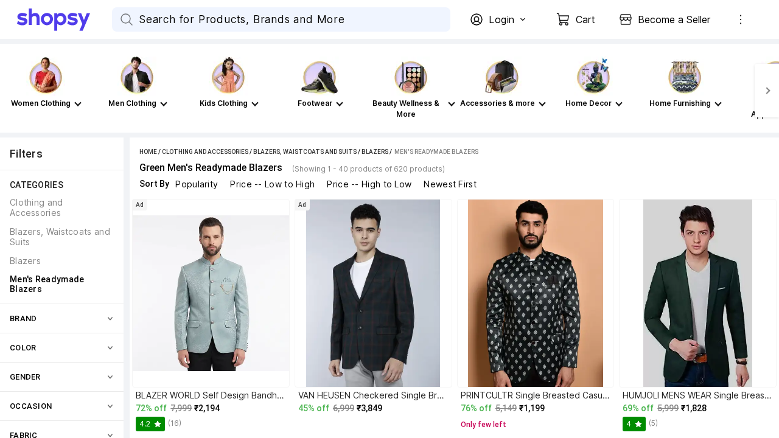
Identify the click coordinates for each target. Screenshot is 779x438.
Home (148, 151)
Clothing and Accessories (205, 151)
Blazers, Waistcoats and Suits (305, 151)
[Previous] (12, 90)
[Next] (767, 90)
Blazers (375, 151)
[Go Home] (64, 19)
